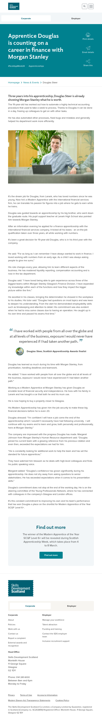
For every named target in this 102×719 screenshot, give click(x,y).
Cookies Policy (62, 700)
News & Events (31, 82)
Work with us (14, 629)
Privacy (11, 695)
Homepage (14, 82)
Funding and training (52, 629)
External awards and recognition (17, 644)
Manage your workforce (53, 619)
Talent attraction (49, 624)
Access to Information (47, 695)
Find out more (51, 555)
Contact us (13, 633)
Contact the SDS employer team (54, 635)
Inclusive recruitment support (55, 641)
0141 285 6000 (23, 677)
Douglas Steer (50, 82)
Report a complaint (17, 638)
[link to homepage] (13, 6)
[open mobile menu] (91, 6)
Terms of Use (26, 695)
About (11, 619)
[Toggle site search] (84, 6)
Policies (11, 624)
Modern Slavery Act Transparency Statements (29, 700)
